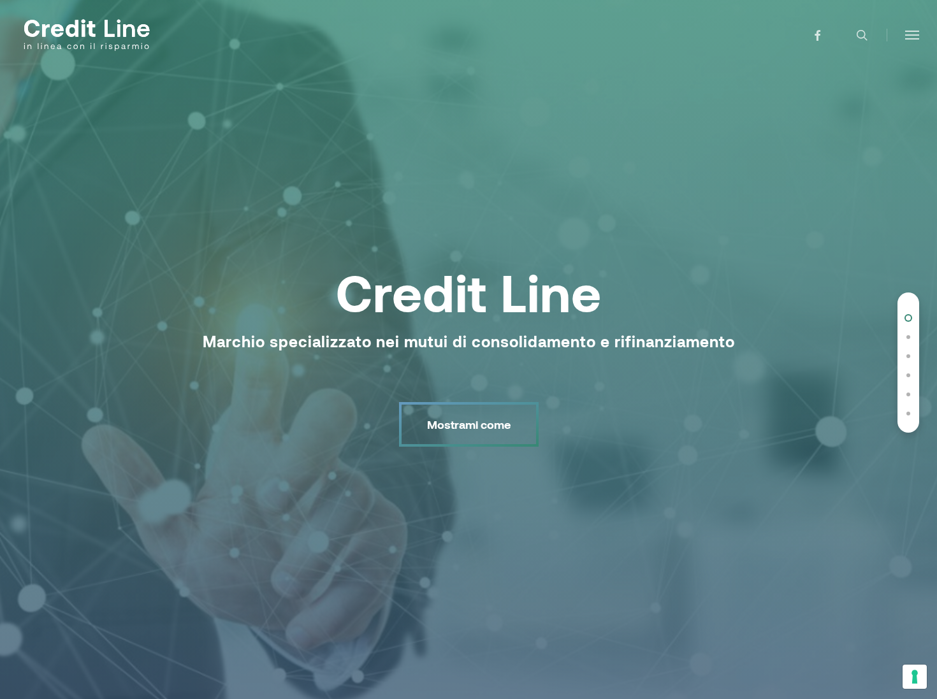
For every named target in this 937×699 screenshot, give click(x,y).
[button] (912, 35)
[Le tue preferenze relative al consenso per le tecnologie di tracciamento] (915, 677)
